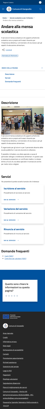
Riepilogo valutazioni (10, 379)
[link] (12, 200)
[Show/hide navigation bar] (3, 9)
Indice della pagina (10, 68)
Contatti (6, 354)
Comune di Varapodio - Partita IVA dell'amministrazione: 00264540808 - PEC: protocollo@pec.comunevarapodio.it (18, 394)
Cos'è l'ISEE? (9, 256)
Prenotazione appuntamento (13, 358)
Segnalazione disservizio (11, 383)
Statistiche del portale (11, 366)
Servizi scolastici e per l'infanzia (21, 18)
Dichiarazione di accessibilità (13, 350)
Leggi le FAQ (7, 370)
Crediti (5, 337)
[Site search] (40, 9)
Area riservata (8, 333)
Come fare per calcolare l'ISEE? (15, 258)
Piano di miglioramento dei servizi (15, 387)
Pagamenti (7, 375)
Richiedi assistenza (9, 362)
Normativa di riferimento (10, 55)
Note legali (7, 345)
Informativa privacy (10, 341)
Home (5, 18)
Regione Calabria (8, 2)
